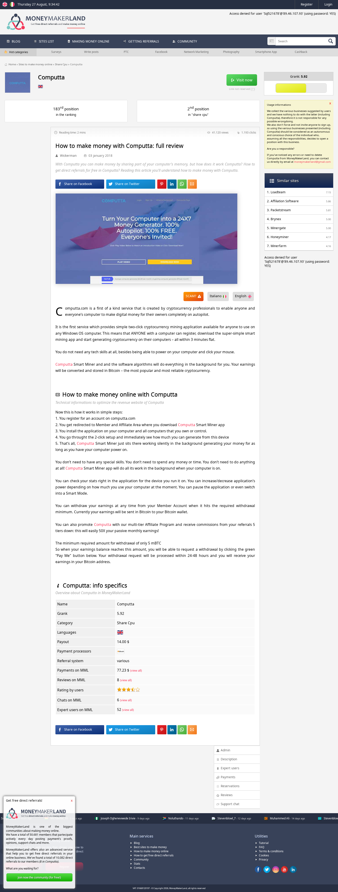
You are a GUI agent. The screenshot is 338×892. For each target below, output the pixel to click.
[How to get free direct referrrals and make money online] (5, 6)
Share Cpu (61, 64)
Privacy (263, 859)
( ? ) (253, 89)
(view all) (136, 670)
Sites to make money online (36, 64)
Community (141, 859)
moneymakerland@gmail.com (312, 161)
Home (13, 64)
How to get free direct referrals (154, 855)
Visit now (244, 80)
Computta (64, 364)
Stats (137, 864)
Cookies (264, 855)
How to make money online (151, 851)
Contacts (139, 868)
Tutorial (264, 843)
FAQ (261, 847)
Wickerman (68, 156)
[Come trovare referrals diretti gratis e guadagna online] (12, 6)
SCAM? (191, 296)
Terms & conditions (271, 851)
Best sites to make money (150, 847)
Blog (137, 843)
